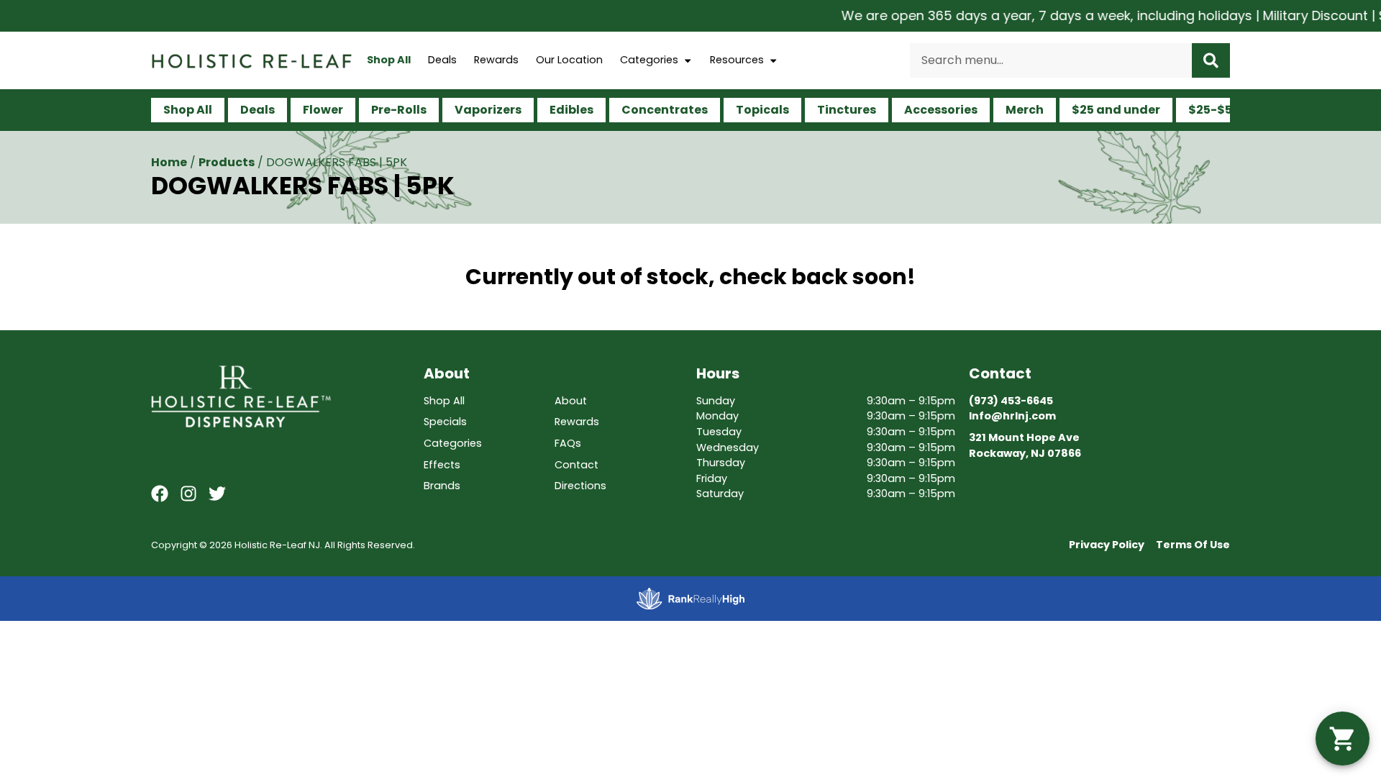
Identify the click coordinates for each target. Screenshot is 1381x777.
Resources (737, 60)
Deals (442, 60)
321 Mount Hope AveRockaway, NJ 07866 (1025, 445)
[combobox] (1051, 60)
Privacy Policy (1106, 544)
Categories (649, 60)
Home (169, 162)
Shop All (389, 60)
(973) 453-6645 (1011, 401)
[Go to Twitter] (217, 493)
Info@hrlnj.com (1012, 416)
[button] (1342, 738)
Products (227, 162)
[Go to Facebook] (159, 493)
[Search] (1211, 60)
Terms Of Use (1193, 544)
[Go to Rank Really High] (690, 598)
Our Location (569, 60)
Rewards (496, 60)
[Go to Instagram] (188, 493)
